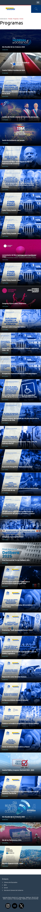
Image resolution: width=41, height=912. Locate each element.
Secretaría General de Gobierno (13, 890)
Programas (16, 18)
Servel (6, 887)
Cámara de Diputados (10, 882)
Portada (10, 18)
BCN (5, 885)
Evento (21, 18)
